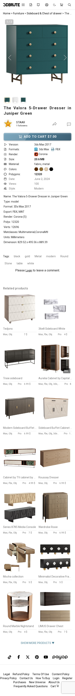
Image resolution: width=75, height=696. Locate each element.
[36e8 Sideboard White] (55, 324)
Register (67, 678)
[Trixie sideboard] (19, 373)
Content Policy (60, 674)
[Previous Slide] (10, 58)
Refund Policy (21, 674)
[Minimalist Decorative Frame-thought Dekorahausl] (55, 572)
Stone (8, 263)
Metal (38, 256)
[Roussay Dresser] (55, 473)
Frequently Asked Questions (31, 686)
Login (29, 270)
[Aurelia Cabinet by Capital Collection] (55, 373)
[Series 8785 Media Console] (19, 522)
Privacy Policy (8, 678)
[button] (69, 124)
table (20, 263)
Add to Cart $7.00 (40, 136)
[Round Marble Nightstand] (19, 621)
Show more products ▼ (37, 643)
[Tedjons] (19, 324)
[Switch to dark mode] (52, 4)
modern (51, 256)
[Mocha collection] (19, 572)
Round (64, 256)
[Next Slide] (65, 58)
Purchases (19, 682)
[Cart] (62, 5)
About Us (54, 682)
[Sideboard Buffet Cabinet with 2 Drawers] (55, 423)
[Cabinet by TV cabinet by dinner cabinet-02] (19, 473)
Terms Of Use (40, 674)
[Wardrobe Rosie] (55, 522)
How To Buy (43, 678)
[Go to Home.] (9, 4)
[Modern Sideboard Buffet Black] (19, 423)
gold (27, 256)
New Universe (37, 682)
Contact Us (26, 678)
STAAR (20, 122)
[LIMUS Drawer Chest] (55, 621)
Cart (53, 686)
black (17, 256)
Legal (6, 674)
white (30, 263)
